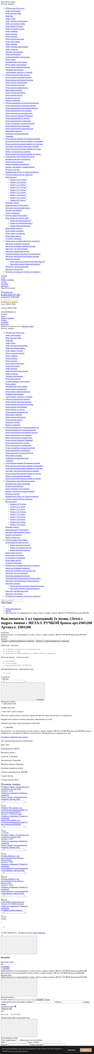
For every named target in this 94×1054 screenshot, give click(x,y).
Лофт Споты (11, 19)
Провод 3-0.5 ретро (18, 198)
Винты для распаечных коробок (18, 152)
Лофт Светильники (13, 11)
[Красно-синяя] (9, 964)
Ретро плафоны (12, 31)
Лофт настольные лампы (15, 24)
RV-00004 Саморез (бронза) (11, 910)
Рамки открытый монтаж (20, 226)
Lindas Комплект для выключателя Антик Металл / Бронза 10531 (14, 892)
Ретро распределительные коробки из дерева (23, 154)
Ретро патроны (12, 36)
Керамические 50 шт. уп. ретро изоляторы (22, 172)
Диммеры (10, 136)
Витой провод (11, 177)
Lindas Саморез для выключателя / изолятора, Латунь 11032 (14, 798)
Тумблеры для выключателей (17, 134)
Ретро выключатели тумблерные (18, 121)
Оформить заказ (27, 326)
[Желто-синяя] (2, 964)
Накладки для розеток (14, 269)
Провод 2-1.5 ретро (18, 182)
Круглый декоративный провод (18, 208)
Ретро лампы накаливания (16, 65)
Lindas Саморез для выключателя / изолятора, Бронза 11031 (14, 846)
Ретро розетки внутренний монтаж (19, 80)
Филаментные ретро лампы (17, 62)
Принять (86, 1050)
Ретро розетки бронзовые (16, 93)
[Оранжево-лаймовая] (15, 964)
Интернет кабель (12, 203)
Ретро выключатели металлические (20, 129)
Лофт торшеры (12, 44)
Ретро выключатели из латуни (18, 118)
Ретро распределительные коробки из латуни (23, 149)
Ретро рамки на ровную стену (17, 218)
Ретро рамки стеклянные (15, 233)
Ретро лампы (11, 59)
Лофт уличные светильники (17, 21)
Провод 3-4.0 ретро (18, 195)
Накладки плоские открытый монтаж (25, 264)
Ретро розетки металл (14, 95)
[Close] (19, 945)
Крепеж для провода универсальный (20, 167)
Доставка (4, 284)
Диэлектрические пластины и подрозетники (23, 254)
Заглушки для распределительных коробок (22, 146)
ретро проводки (39, 933)
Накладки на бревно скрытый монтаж (21, 246)
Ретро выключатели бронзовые (18, 126)
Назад (47, 1000)
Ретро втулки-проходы (15, 162)
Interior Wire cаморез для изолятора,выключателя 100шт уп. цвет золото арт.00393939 (14, 822)
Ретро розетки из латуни (15, 85)
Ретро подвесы (12, 34)
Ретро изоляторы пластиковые (18, 164)
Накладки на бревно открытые (18, 244)
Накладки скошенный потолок (18, 251)
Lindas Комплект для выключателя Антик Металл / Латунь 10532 (14, 869)
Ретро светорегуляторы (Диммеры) (19, 116)
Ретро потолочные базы (15, 39)
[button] (4, 975)
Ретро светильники (13, 54)
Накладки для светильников (17, 249)
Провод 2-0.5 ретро (18, 200)
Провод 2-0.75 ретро (18, 180)
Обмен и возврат (7, 280)
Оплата (4, 282)
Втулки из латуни (13, 169)
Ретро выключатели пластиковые (19, 111)
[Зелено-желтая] (12, 964)
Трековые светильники (15, 70)
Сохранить (5, 966)
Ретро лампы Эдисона (14, 26)
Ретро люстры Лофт (14, 13)
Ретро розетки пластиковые (17, 83)
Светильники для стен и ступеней (19, 72)
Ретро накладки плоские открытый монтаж (27, 262)
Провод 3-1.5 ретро (18, 190)
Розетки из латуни (13, 98)
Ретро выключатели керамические (19, 113)
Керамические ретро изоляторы (18, 159)
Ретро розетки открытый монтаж (19, 77)
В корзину (40, 699)
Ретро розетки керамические (17, 88)
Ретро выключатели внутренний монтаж (22, 108)
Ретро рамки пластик (14, 228)
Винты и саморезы (13, 100)
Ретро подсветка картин (15, 29)
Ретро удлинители (13, 213)
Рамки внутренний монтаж (21, 223)
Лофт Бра (9, 16)
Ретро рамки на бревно (15, 231)
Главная (4, 276)
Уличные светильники (15, 52)
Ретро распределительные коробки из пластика (24, 144)
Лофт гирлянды (12, 49)
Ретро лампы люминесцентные (18, 67)
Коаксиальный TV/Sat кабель (17, 205)
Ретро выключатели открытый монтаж (21, 106)
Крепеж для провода (14, 210)
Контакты (5, 286)
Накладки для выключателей (17, 267)
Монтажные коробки (14, 90)
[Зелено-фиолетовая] (6, 964)
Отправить (40, 1000)
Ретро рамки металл (14, 236)
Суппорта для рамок (14, 239)
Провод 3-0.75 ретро (18, 187)
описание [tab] (9, 727)
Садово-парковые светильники (18, 57)
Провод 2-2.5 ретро (18, 185)
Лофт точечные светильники (17, 47)
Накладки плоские (13, 259)
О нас (3, 278)
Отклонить (72, 1050)
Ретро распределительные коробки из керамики (24, 141)
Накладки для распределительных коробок (22, 256)
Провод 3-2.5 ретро (18, 192)
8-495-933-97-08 (10, 294)
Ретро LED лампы (13, 42)
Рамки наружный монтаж (20, 221)
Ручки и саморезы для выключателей (20, 123)
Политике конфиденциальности (18, 1051)
